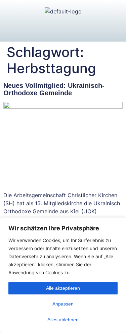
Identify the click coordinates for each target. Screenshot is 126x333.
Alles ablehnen (63, 319)
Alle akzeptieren (63, 288)
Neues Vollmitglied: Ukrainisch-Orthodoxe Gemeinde (53, 89)
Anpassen (63, 304)
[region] (63, 275)
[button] (62, 28)
